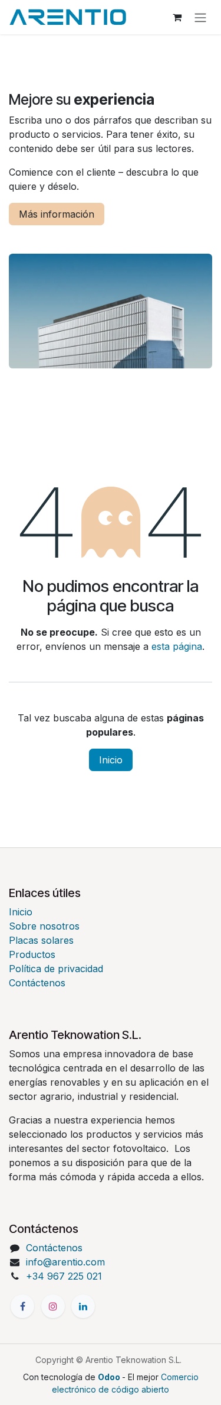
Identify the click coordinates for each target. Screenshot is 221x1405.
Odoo (110, 1377)
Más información (56, 214)
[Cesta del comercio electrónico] (177, 17)
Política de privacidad (56, 969)
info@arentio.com (65, 1262)
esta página (176, 646)
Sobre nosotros (44, 926)
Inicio (111, 760)
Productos (32, 954)
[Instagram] (53, 1306)
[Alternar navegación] (200, 17)
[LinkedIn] (83, 1306)
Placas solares (41, 940)
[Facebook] (22, 1306)
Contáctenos (37, 983)
